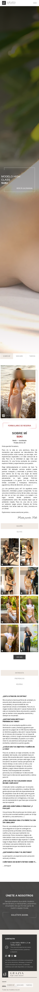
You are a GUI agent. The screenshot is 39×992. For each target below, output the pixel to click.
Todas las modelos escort (11, 990)
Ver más (19, 657)
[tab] (6, 356)
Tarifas (29, 985)
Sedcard (20, 985)
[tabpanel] (19, 622)
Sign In (4, 982)
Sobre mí (10, 985)
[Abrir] (35, 3)
